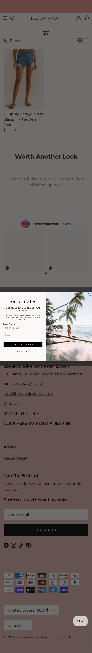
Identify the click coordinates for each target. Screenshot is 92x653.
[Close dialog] (89, 294)
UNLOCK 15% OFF (23, 345)
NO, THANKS (23, 352)
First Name (9, 324)
